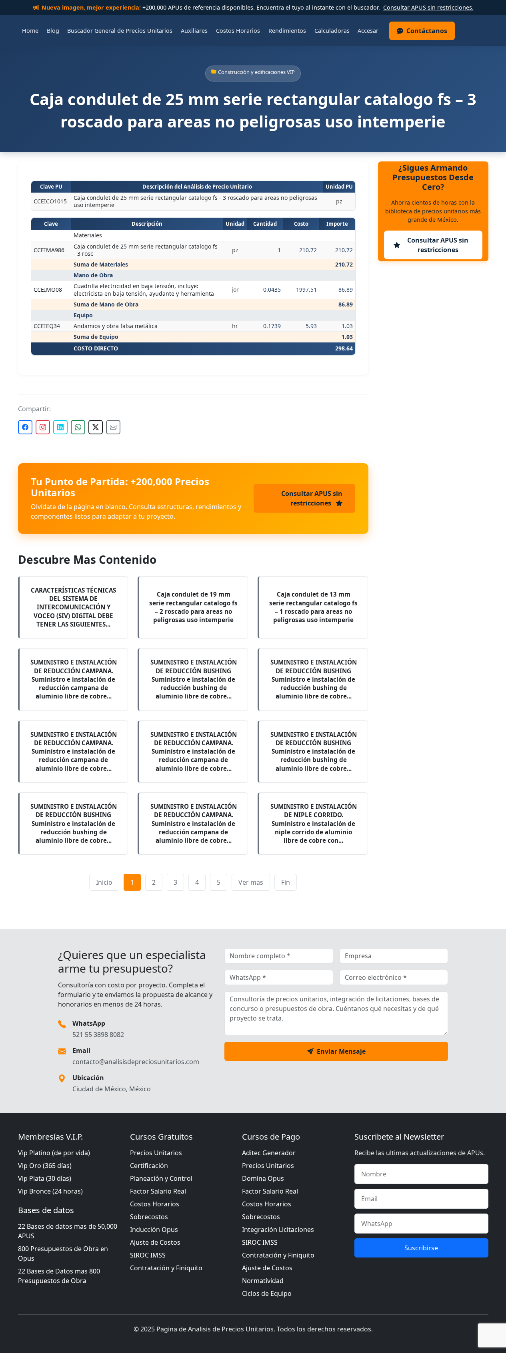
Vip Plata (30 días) (44, 1178)
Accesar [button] (368, 30)
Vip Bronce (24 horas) (50, 1191)
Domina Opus (263, 1178)
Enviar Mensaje (341, 1051)
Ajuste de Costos (155, 1242)
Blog (53, 30)
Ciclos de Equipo (267, 1293)
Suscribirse (421, 1248)
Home (30, 30)
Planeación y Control (161, 1178)
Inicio (104, 882)
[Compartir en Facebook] (25, 427)
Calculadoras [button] (332, 30)
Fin (285, 882)
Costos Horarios (238, 30)
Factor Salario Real (158, 1191)
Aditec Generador (269, 1152)
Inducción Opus (154, 1229)
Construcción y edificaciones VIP (256, 72)
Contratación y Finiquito (166, 1267)
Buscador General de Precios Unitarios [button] (119, 30)
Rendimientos (287, 30)
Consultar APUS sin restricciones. (428, 7)
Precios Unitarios (156, 1152)
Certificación (149, 1165)
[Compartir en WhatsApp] (78, 427)
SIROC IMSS (148, 1255)
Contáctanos (426, 30)
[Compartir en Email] (113, 427)
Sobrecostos (149, 1216)
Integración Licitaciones (278, 1229)
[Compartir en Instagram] (43, 427)
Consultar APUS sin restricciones (311, 498)
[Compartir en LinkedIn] (60, 427)
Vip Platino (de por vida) (54, 1152)
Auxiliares (194, 30)
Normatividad (263, 1280)
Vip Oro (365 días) (45, 1165)
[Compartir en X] (95, 427)
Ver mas (250, 882)
